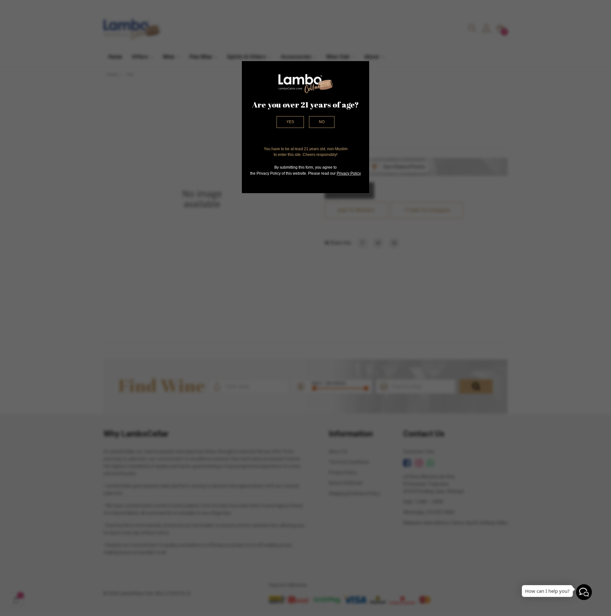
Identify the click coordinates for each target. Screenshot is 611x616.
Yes (290, 122)
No (322, 122)
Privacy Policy (349, 173)
